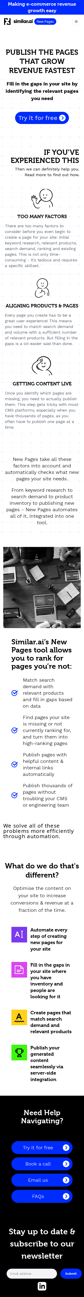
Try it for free (37, 117)
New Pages (45, 21)
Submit (71, 1273)
